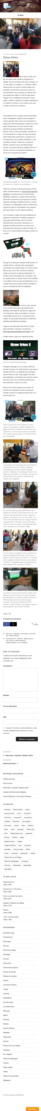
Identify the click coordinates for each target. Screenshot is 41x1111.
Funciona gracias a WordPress (13, 1095)
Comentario (8, 666)
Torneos (6, 1063)
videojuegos (11, 642)
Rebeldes (6, 1032)
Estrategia (6, 954)
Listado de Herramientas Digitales (14, 792)
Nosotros (6, 1019)
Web (4, 717)
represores (24, 853)
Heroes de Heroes (9, 972)
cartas (27, 809)
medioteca (28, 638)
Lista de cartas (18, 849)
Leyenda (27, 845)
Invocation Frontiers (10, 985)
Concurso (7, 817)
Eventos (16, 633)
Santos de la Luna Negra (12, 857)
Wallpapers (7, 1080)
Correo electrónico (10, 706)
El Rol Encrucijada (9, 950)
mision (6, 853)
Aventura (7, 809)
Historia (14, 837)
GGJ (6, 833)
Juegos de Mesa (10, 845)
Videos (5, 1071)
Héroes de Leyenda (10, 976)
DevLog (9, 633)
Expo (23, 825)
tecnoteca (24, 861)
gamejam (20, 829)
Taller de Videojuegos (10, 1058)
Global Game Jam (16, 833)
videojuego (16, 865)
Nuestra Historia (8, 1028)
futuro (13, 829)
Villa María (23, 642)
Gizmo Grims (8, 783)
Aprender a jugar (9, 933)
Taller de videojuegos (16, 640)
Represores (7, 1037)
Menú (22, 15)
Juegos (19, 841)
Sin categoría (7, 1054)
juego (22, 837)
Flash (6, 829)
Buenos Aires (17, 809)
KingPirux (23, 54)
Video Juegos (8, 1067)
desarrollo (16, 821)
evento (20, 638)
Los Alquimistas (8, 1006)
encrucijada (26, 821)
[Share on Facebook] (6, 624)
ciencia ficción (9, 813)
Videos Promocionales (11, 1076)
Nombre (6, 695)
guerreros (29, 833)
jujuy (20, 845)
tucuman (7, 865)
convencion (28, 817)
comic (19, 813)
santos (32, 853)
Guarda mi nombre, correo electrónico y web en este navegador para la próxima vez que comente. (20, 730)
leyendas (7, 849)
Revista (5, 1041)
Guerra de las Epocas (10, 967)
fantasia (30, 825)
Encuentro (7, 825)
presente (15, 853)
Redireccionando (9, 779)
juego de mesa (9, 841)
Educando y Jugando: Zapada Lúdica (16, 787)
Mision (5, 1015)
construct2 (17, 817)
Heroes (6, 837)
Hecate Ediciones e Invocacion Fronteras (17, 796)
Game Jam (30, 829)
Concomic (27, 813)
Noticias (25, 633)
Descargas (7, 941)
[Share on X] (13, 624)
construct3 (11, 638)
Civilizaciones (8, 937)
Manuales (6, 1011)
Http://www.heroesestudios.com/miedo (16, 331)
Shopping (6, 1050)
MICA (28, 849)
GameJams (7, 963)
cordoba (7, 821)
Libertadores (7, 998)
